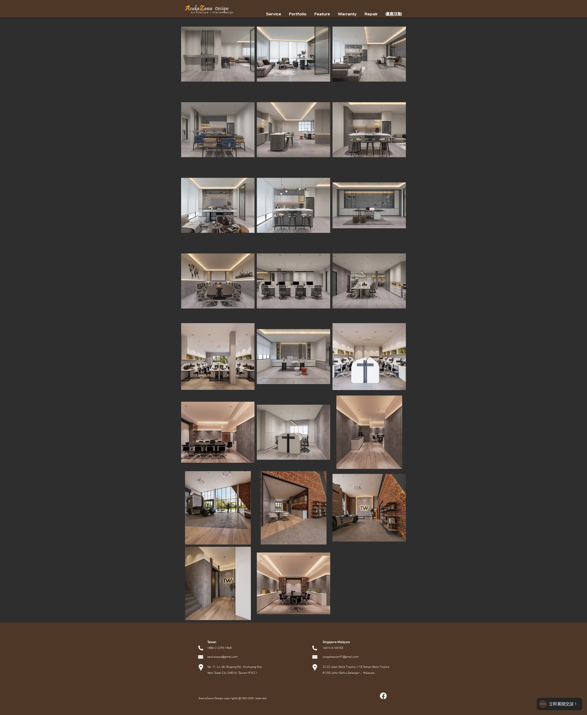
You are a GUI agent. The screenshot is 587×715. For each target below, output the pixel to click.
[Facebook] (383, 695)
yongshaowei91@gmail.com (341, 657)
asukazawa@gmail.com (222, 657)
